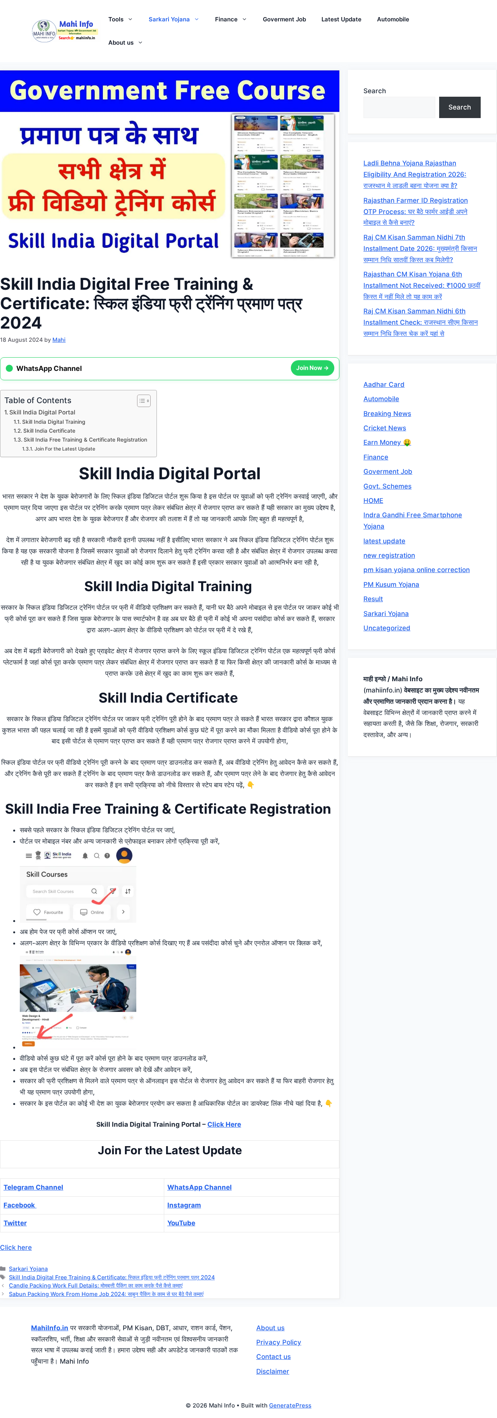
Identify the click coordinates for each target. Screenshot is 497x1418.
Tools (115, 19)
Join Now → (312, 367)
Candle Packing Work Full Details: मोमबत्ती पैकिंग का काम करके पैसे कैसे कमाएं (95, 1285)
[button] (132, 19)
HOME (373, 501)
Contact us (273, 1357)
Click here (16, 1247)
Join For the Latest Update (65, 449)
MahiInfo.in (49, 1328)
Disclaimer (272, 1371)
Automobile (393, 19)
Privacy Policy (278, 1342)
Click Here (224, 1124)
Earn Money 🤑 (387, 442)
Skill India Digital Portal (42, 412)
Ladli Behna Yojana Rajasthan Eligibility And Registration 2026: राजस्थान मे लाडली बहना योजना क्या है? (414, 174)
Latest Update (341, 19)
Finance (226, 19)
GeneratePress (290, 1405)
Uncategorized (386, 628)
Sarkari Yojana (169, 19)
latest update (384, 541)
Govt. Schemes (387, 486)
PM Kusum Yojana (391, 584)
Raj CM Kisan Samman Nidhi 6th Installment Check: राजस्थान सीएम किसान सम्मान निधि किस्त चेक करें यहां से (420, 322)
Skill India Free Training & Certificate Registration (86, 440)
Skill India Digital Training (54, 422)
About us (121, 42)
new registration (389, 555)
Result (373, 599)
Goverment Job (284, 19)
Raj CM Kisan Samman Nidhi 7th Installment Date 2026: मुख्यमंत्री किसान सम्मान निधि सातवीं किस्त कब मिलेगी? (420, 248)
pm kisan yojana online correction (416, 570)
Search (374, 91)
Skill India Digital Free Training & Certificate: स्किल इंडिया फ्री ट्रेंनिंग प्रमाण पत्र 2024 (112, 1277)
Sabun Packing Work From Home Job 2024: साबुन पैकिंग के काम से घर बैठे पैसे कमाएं (106, 1294)
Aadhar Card (384, 384)
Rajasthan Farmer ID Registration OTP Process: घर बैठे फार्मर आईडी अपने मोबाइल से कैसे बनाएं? (415, 212)
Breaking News (387, 414)
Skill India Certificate (50, 431)
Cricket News (384, 428)
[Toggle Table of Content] (140, 400)
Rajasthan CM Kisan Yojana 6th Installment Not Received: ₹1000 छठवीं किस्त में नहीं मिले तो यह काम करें (421, 285)
